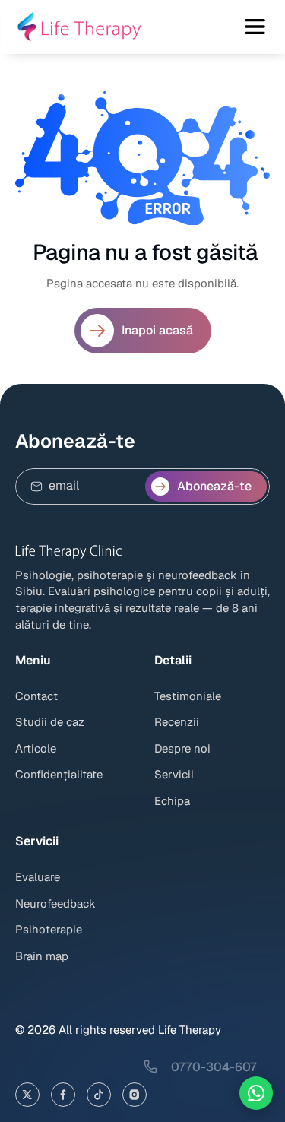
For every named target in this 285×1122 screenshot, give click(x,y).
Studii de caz (49, 722)
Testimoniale (187, 696)
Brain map (41, 956)
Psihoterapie (48, 929)
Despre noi (182, 748)
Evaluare (37, 877)
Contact (36, 696)
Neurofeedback (55, 903)
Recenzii (176, 722)
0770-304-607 (214, 1067)
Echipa (172, 801)
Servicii (174, 774)
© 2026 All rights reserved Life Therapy (118, 1029)
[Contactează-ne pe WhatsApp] (256, 1093)
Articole (35, 748)
